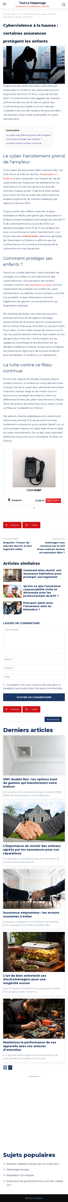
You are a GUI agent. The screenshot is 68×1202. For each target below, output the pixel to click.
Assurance (16, 14)
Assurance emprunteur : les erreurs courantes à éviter (31, 914)
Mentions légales (35, 1198)
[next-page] (10, 1067)
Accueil (6, 14)
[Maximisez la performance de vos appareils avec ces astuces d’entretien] (34, 1019)
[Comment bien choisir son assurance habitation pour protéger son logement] (12, 575)
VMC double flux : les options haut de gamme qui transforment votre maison (30, 783)
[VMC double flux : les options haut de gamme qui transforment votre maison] (34, 755)
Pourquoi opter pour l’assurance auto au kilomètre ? (38, 606)
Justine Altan (30, 236)
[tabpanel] (34, 476)
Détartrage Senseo (17, 1169)
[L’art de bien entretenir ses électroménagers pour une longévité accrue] (34, 952)
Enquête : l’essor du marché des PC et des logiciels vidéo (17, 546)
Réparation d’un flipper (20, 1175)
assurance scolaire (41, 284)
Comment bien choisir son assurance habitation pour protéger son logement (42, 573)
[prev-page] (5, 1067)
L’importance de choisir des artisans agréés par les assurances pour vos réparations (32, 849)
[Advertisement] (34, 1112)
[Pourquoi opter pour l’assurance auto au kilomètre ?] (12, 607)
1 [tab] (34, 507)
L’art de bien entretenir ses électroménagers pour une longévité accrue (24, 979)
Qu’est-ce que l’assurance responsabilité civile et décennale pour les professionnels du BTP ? (42, 591)
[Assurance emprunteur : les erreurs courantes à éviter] (34, 889)
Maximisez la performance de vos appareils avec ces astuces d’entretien (29, 1046)
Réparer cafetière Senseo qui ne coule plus (32, 1163)
